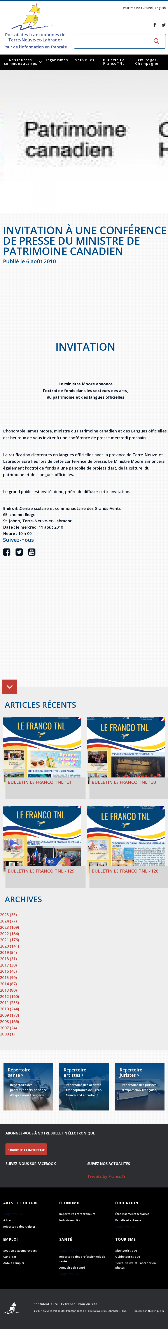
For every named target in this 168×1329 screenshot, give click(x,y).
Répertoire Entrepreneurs (77, 1214)
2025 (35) (8, 914)
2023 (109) (9, 927)
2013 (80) (8, 990)
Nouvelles (84, 60)
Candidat (9, 1257)
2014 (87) (8, 983)
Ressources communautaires (20, 62)
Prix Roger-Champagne (146, 62)
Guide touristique (127, 1257)
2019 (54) (8, 952)
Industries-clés (69, 1220)
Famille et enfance (128, 1220)
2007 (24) (8, 1027)
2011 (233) (9, 1002)
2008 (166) (9, 1021)
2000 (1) (7, 1034)
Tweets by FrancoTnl (107, 1176)
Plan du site (87, 1304)
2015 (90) (8, 977)
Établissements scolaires (132, 1214)
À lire (7, 1220)
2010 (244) (9, 1008)
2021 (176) (9, 939)
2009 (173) (9, 1015)
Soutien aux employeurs (20, 1250)
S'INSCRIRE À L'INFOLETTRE (26, 1150)
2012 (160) (9, 996)
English (160, 8)
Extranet (68, 1304)
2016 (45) (8, 971)
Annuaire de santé (72, 1267)
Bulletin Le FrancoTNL (114, 62)
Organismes (56, 60)
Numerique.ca (156, 1310)
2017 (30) (8, 965)
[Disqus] (85, 628)
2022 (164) (9, 933)
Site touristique (126, 1250)
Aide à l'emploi (13, 1263)
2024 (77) (8, 921)
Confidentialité (45, 1304)
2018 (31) (8, 958)
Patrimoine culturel (138, 8)
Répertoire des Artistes (19, 1226)
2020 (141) (9, 946)
